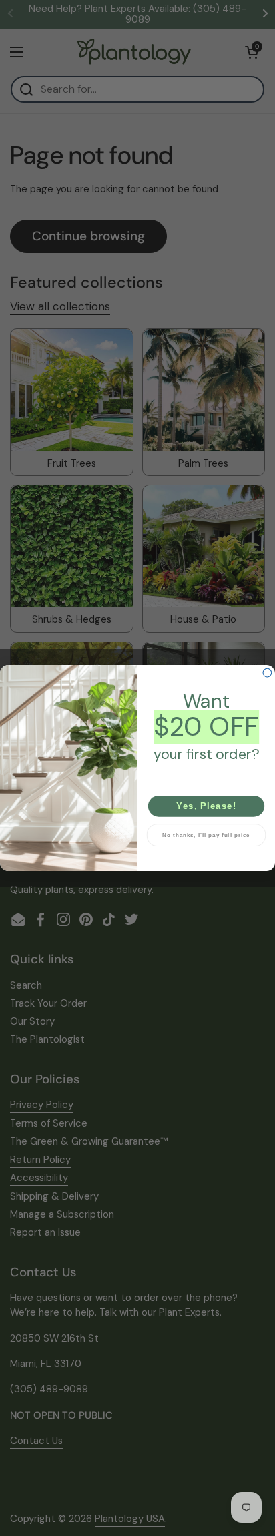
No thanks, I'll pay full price (206, 835)
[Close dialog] (267, 672)
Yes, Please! (206, 806)
